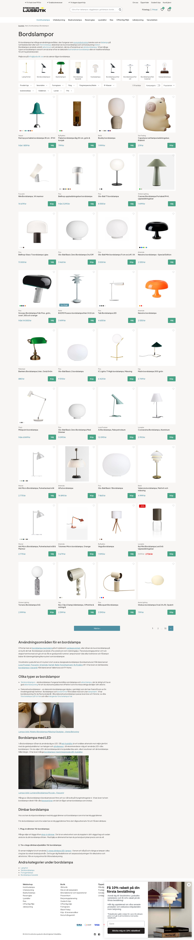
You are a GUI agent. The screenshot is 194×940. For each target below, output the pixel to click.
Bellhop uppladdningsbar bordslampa (75, 196)
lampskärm (92, 691)
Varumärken (152, 20)
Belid (100, 135)
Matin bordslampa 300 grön (150, 371)
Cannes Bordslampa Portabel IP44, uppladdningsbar (153, 197)
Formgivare (65, 907)
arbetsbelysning (31, 684)
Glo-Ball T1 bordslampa (108, 196)
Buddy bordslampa (106, 138)
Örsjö (20, 427)
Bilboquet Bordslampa (108, 605)
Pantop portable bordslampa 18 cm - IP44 (36, 138)
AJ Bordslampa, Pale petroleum (112, 430)
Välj (52, 145)
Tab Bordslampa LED (107, 313)
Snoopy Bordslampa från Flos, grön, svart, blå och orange (34, 314)
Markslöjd (21, 369)
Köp (171, 145)
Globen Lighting (143, 194)
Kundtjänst (167, 2)
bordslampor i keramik (28, 667)
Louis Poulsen (102, 427)
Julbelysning (137, 20)
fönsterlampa (45, 45)
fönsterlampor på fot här (31, 696)
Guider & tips (156, 2)
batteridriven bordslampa (78, 49)
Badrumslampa (75, 20)
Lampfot (24, 868)
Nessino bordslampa (147, 313)
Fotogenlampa (27, 872)
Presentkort (65, 895)
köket (97, 45)
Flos (59, 194)
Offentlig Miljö (122, 20)
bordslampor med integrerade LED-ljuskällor (63, 752)
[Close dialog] (189, 885)
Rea (111, 20)
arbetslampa (86, 682)
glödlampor (59, 746)
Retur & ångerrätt (67, 915)
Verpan (20, 135)
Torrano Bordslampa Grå (29, 605)
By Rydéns (61, 135)
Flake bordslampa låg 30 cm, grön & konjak (74, 139)
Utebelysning (59, 20)
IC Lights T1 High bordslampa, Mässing (115, 371)
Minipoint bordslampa (28, 430)
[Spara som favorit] (54, 97)
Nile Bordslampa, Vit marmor (30, 196)
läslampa (104, 42)
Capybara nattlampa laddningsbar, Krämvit (154, 139)
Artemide (141, 252)
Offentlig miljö (66, 904)
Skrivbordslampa (27, 870)
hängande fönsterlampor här (60, 696)
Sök (120, 9)
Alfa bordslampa (65, 488)
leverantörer (47, 800)
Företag (145, 9)
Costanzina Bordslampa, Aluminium (154, 430)
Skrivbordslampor (28, 682)
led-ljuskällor (67, 743)
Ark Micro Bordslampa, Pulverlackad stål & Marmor (37, 547)
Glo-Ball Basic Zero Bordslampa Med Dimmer (74, 431)
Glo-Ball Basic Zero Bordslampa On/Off (76, 254)
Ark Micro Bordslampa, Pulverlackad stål (36, 488)
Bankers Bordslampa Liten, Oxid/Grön (35, 371)
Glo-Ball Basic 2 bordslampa (71, 371)
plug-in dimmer (48, 834)
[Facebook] (99, 934)
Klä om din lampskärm (69, 890)
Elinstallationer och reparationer (73, 893)
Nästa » (97, 628)
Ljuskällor (102, 20)
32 (165, 628)
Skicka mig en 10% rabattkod (126, 931)
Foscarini (21, 194)
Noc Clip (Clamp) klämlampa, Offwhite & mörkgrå (76, 606)
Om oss (135, 2)
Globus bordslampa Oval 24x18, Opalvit (155, 605)
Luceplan (141, 427)
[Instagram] (95, 934)
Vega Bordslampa (106, 546)
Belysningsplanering (68, 898)
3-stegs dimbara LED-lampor (59, 850)
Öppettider (144, 2)
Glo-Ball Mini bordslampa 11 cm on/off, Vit (116, 254)
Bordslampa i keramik (29, 875)
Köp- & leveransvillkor (69, 912)
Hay (139, 369)
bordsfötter (62, 691)
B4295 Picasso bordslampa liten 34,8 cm (76, 313)
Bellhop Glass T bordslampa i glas (33, 254)
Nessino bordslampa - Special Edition (154, 254)
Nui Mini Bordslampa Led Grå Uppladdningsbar (150, 547)
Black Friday (65, 909)
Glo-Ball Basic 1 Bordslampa (110, 488)
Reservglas (90, 20)
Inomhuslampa (43, 20)
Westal (20, 486)
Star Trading (142, 135)
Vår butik (63, 887)
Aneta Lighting (142, 602)
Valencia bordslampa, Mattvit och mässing (153, 489)
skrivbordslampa (90, 47)
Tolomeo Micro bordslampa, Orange (74, 546)
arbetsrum (47, 47)
